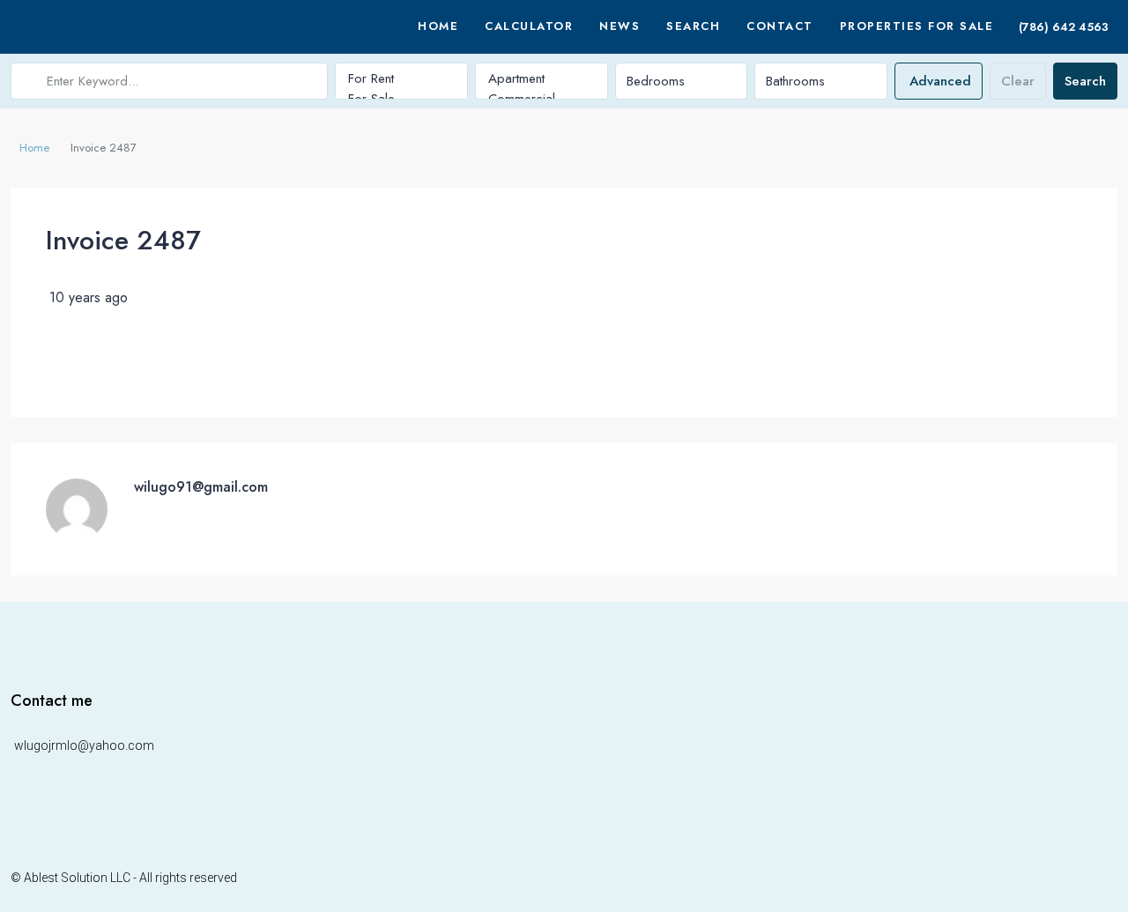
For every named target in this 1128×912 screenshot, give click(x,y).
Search (693, 26)
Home (438, 26)
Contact (779, 26)
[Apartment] (541, 79)
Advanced (940, 81)
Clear (1018, 81)
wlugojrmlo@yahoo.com (84, 745)
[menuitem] (1061, 27)
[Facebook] (1064, 877)
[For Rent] (401, 79)
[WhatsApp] (1106, 877)
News (619, 26)
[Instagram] (1085, 877)
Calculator (529, 26)
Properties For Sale (917, 26)
